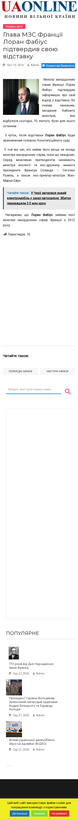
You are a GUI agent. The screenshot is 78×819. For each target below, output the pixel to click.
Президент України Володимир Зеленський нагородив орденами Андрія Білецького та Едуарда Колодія (33, 703)
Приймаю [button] (39, 813)
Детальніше (19, 813)
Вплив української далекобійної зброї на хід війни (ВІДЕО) (32, 742)
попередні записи (20, 371)
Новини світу (14, 26)
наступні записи (57, 371)
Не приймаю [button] (59, 813)
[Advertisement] (39, 289)
